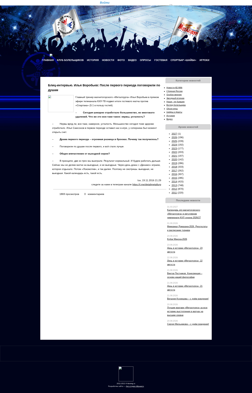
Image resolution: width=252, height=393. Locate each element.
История (93, 60)
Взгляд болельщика (176, 105)
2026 (174, 137)
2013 (174, 185)
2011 (174, 192)
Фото (121, 60)
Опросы (145, 60)
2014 (174, 181)
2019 (174, 163)
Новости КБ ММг (174, 87)
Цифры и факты (174, 112)
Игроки (204, 60)
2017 (174, 170)
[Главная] (54, 55)
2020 (174, 159)
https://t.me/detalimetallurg (146, 184)
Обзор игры (172, 109)
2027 (174, 133)
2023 (174, 148)
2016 (174, 174)
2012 (174, 189)
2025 (174, 141)
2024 (174, 144)
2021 (174, 155)
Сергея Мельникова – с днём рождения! (188, 324)
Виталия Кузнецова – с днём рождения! (188, 298)
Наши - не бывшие (175, 102)
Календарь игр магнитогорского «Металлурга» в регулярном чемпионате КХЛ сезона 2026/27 (184, 214)
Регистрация (120, 2)
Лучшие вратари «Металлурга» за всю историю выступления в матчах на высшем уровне (187, 311)
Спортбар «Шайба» (183, 60)
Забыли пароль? (138, 2)
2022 (174, 152)
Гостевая (160, 60)
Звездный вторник (175, 98)
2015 (174, 178)
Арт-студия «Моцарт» (135, 386)
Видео (132, 60)
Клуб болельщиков (70, 60)
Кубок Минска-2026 (177, 239)
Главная (48, 60)
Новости (108, 60)
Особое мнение (174, 94)
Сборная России (174, 91)
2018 (174, 166)
